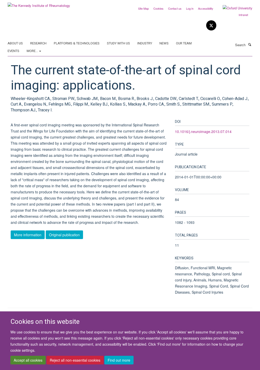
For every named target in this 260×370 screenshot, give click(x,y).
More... (33, 50)
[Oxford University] (233, 8)
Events (13, 50)
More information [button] (27, 234)
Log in (189, 8)
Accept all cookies (28, 360)
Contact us (175, 8)
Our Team (184, 43)
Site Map (143, 8)
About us (15, 43)
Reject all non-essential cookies (75, 360)
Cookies (158, 8)
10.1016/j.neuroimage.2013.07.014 (203, 131)
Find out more (119, 360)
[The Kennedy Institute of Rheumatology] (39, 3)
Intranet (243, 15)
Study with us (118, 43)
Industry (144, 43)
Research (38, 43)
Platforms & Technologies (77, 43)
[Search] (249, 44)
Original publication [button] (64, 234)
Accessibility (205, 8)
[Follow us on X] (211, 25)
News (164, 43)
